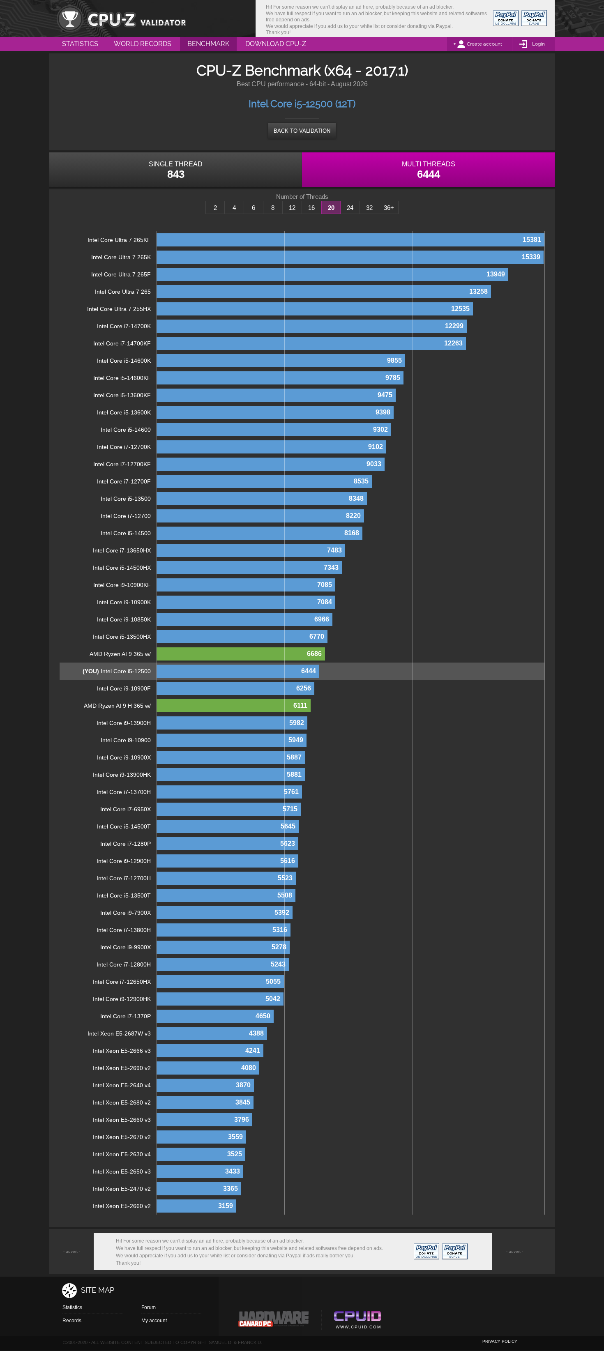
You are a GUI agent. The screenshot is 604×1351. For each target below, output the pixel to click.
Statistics (72, 1307)
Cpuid (357, 1321)
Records (71, 1320)
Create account (484, 44)
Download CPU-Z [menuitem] (275, 44)
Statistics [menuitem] (80, 44)
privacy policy (499, 1341)
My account (154, 1320)
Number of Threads (302, 196)
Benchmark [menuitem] (208, 44)
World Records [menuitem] (142, 44)
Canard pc (274, 1321)
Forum (148, 1307)
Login (538, 44)
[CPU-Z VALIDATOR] (121, 18)
